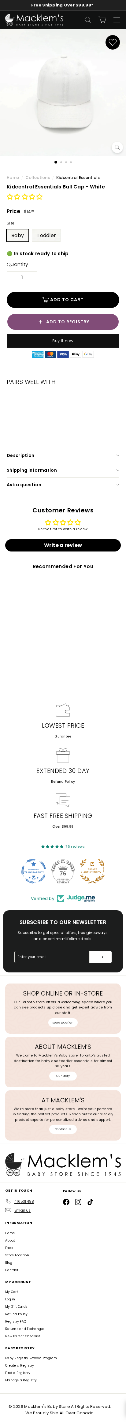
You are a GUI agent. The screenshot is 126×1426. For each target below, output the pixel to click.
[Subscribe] (101, 957)
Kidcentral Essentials (78, 177)
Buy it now (62, 341)
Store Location (63, 1022)
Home (13, 177)
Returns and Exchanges (25, 1329)
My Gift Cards (16, 1306)
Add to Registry (67, 322)
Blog (8, 1262)
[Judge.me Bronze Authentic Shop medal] (92, 871)
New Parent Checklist (22, 1336)
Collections (38, 177)
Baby (17, 235)
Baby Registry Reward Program (31, 1358)
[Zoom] (117, 147)
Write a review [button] (63, 545)
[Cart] (102, 20)
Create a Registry (19, 1365)
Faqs (9, 1248)
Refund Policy (63, 781)
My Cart (11, 1292)
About (10, 1240)
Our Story (63, 1076)
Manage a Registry (21, 1380)
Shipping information (32, 470)
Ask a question (24, 485)
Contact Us (63, 1129)
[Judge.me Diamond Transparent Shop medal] (33, 871)
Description (21, 455)
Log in (10, 1299)
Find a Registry (17, 1373)
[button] (25, 197)
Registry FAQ (15, 1321)
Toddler (46, 235)
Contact (11, 1270)
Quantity (17, 264)
